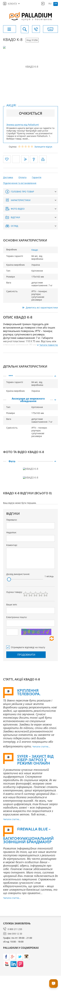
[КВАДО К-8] (30, 66)
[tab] (30, 376)
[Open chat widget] (53, 983)
